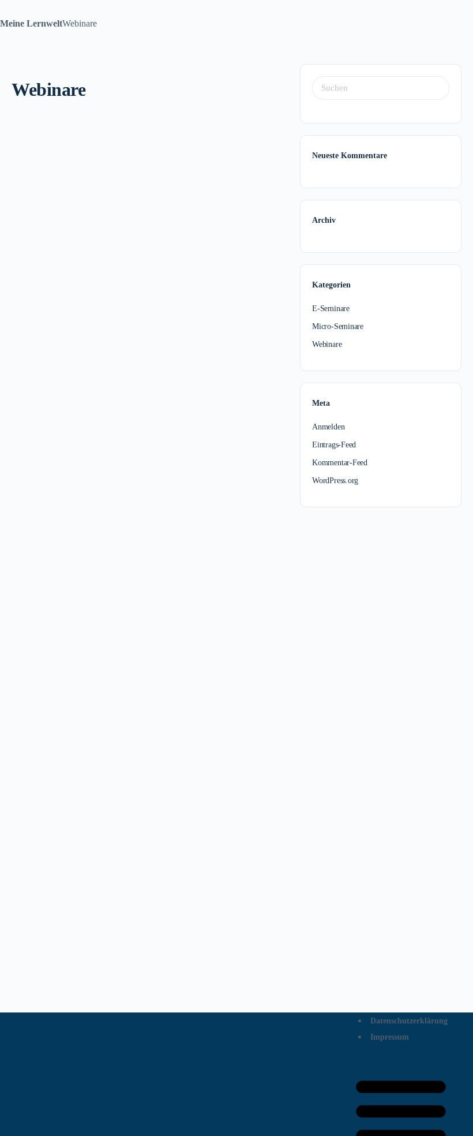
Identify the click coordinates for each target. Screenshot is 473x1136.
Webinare (326, 344)
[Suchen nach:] (380, 88)
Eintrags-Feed (334, 444)
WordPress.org (335, 480)
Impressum (389, 1037)
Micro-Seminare (337, 326)
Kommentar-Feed (339, 462)
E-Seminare (331, 308)
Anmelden (328, 427)
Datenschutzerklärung (409, 1021)
